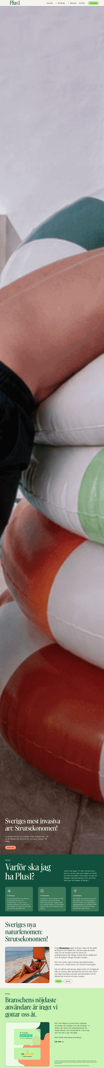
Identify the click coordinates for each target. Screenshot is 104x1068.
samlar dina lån (78, 904)
